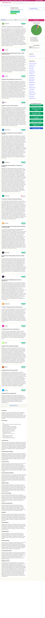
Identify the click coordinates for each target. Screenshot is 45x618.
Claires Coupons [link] (31, 96)
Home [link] (1, 5)
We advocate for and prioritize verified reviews (36, 109)
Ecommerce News (20, 0)
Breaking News (15, 0)
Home (3, 0)
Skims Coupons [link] (31, 91)
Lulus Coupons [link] (31, 70)
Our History (10, 0)
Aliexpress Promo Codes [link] (33, 63)
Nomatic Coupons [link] (32, 84)
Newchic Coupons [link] (32, 94)
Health (25, 0)
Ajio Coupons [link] (31, 73)
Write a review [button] (36, 20)
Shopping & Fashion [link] (5, 5)
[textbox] (23, 3)
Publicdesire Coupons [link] (32, 98)
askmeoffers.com (6, 2)
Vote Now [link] (22, 9)
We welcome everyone (36, 105)
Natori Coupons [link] (31, 66)
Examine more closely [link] (36, 128)
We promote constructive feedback (36, 117)
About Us (6, 0)
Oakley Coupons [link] (31, 77)
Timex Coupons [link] (31, 68)
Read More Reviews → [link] (14, 405)
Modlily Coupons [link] (31, 80)
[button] (36, 105)
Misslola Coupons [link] (32, 82)
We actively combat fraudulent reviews (36, 113)
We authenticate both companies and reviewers (36, 121)
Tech (28, 0)
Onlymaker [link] (11, 5)
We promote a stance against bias (36, 125)
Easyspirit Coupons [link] (32, 75)
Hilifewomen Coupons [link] (32, 87)
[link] (5, 11)
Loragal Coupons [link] (31, 89)
